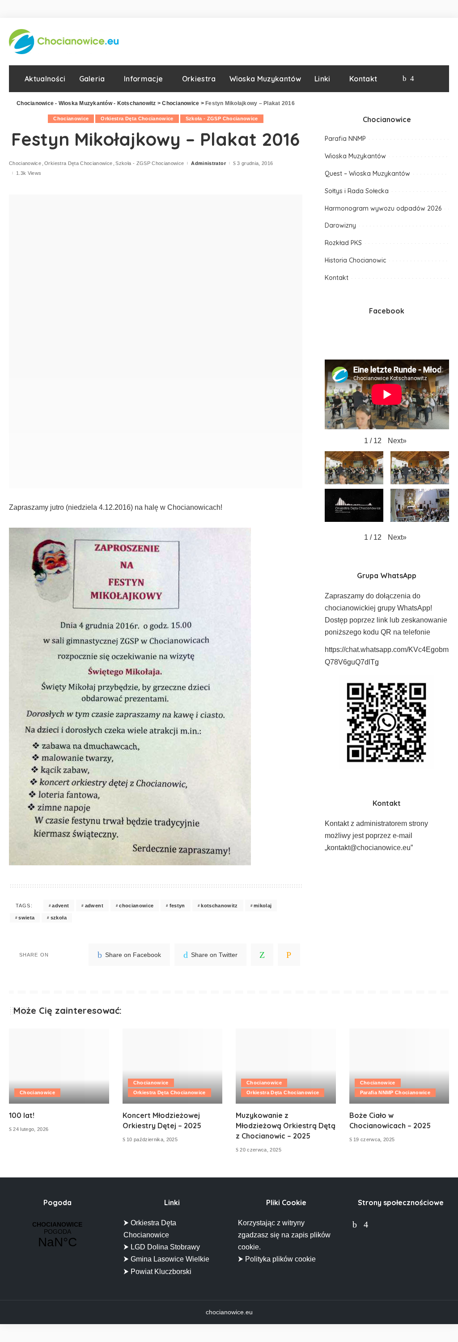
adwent (94, 905)
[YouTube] (420, 78)
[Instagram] (412, 78)
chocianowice (136, 905)
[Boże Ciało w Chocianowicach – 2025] (399, 1066)
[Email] (289, 955)
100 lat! (21, 1115)
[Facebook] (404, 78)
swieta (26, 917)
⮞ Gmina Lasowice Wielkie (166, 1259)
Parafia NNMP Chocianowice (395, 1092)
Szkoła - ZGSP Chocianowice (222, 118)
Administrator (208, 163)
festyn (177, 905)
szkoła (59, 917)
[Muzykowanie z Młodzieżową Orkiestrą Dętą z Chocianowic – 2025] (286, 1066)
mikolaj (262, 905)
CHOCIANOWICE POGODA (57, 1235)
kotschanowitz (219, 905)
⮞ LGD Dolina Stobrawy (161, 1247)
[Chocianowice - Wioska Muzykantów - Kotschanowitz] (64, 41)
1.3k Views (28, 173)
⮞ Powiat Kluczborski (157, 1271)
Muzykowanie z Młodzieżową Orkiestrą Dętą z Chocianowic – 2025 (285, 1125)
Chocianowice (71, 118)
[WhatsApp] (262, 955)
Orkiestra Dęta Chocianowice (137, 118)
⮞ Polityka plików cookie (277, 1259)
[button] (397, 441)
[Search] (434, 78)
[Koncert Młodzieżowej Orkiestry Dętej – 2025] (173, 1066)
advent (60, 905)
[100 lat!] (59, 1066)
